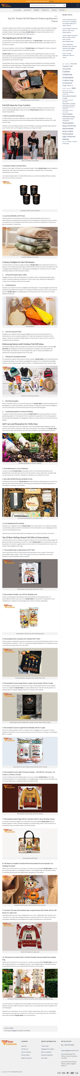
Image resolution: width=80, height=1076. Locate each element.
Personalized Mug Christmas (69, 124)
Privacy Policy (25, 1055)
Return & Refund (46, 1052)
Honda (64, 88)
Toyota (74, 141)
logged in (15, 1031)
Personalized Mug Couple (67, 129)
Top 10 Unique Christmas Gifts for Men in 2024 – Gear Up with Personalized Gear (69, 38)
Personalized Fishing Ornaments (67, 111)
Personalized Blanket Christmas (68, 93)
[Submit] (64, 5)
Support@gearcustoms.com (70, 1050)
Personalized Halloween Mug (68, 115)
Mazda (64, 90)
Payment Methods (46, 1055)
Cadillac (67, 64)
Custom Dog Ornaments (67, 81)
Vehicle (54, 10)
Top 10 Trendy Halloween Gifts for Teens (68, 55)
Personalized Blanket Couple (69, 97)
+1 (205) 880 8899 (68, 1045)
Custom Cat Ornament (67, 67)
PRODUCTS (45, 10)
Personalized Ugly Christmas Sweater (68, 136)
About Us (24, 1046)
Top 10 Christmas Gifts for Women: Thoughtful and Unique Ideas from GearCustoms (69, 22)
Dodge (64, 85)
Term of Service (26, 1052)
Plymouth (64, 141)
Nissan (70, 90)
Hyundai (69, 88)
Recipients (27, 10)
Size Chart (44, 1058)
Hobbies (36, 10)
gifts (54, 1011)
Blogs (56, 16)
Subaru (69, 141)
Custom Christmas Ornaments (67, 74)
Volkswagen (65, 143)
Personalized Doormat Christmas (68, 107)
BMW (63, 64)
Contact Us (24, 1049)
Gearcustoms (30, 34)
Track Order (45, 1046)
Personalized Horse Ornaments (68, 120)
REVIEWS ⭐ (63, 10)
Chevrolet (73, 64)
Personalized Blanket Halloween (67, 100)
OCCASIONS (17, 10)
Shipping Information (47, 1049)
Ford (68, 85)
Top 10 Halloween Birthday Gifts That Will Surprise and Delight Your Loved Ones (69, 47)
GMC (72, 85)
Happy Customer (26, 1058)
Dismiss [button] (51, 1)
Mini (67, 90)
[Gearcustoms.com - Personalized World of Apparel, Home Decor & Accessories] (6, 5)
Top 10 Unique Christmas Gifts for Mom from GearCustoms (69, 30)
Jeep (73, 88)
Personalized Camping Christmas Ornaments (68, 104)
